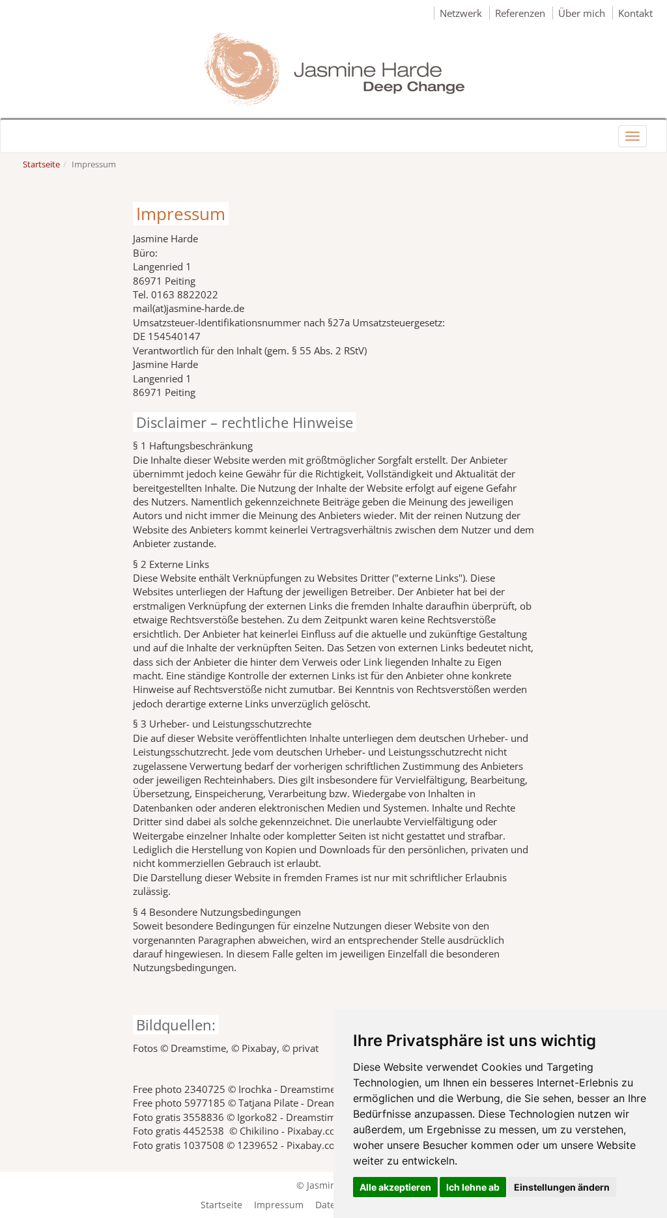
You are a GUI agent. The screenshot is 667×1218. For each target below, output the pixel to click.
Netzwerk (462, 13)
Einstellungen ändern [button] (562, 1187)
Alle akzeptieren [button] (395, 1187)
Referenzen (521, 13)
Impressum (280, 1204)
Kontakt (635, 13)
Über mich (583, 13)
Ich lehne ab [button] (473, 1187)
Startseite (41, 164)
